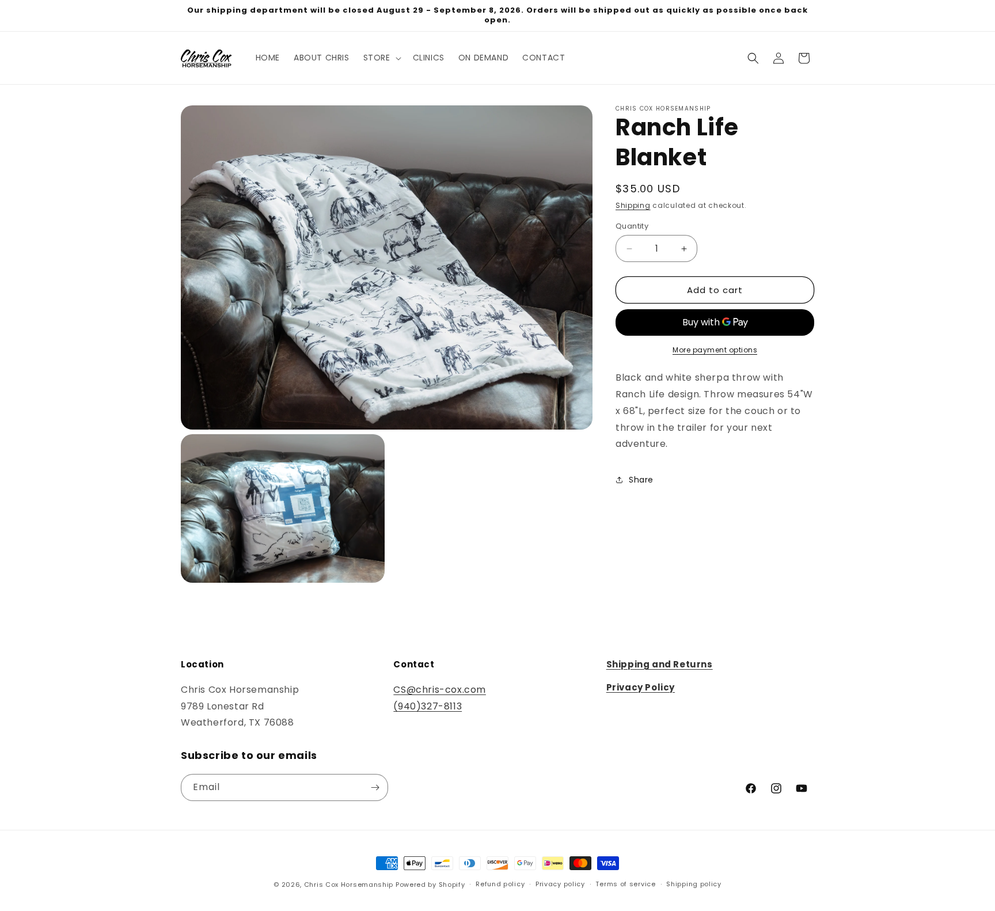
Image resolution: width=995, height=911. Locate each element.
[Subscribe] (375, 787)
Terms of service (625, 884)
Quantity (632, 226)
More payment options (715, 350)
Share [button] (641, 479)
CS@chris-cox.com (439, 689)
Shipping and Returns (659, 664)
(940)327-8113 (427, 706)
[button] (381, 57)
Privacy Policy (640, 687)
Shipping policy (693, 884)
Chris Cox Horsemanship (348, 884)
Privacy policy (560, 884)
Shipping (633, 205)
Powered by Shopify (430, 884)
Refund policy (500, 884)
